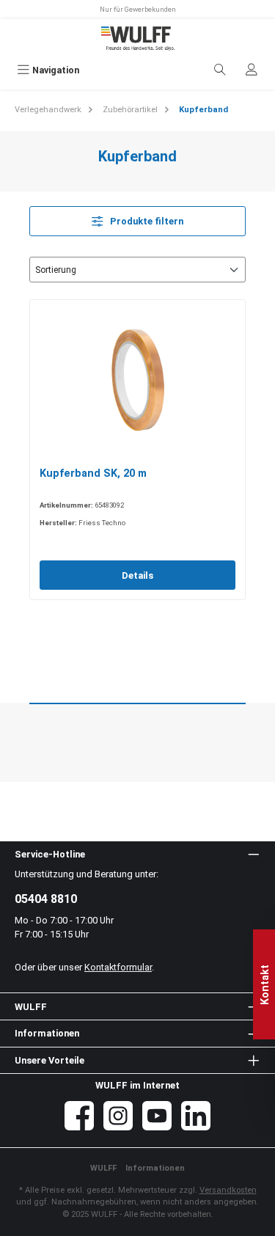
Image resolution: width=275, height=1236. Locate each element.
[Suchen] (220, 70)
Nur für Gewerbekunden (138, 9)
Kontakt (265, 984)
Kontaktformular (118, 967)
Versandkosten (228, 1190)
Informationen (155, 1168)
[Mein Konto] (251, 70)
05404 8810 (46, 899)
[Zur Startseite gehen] (137, 38)
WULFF (103, 1168)
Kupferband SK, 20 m (93, 473)
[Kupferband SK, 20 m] (137, 383)
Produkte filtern (145, 221)
